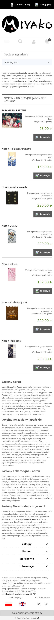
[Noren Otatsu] (12, 236)
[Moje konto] (33, 41)
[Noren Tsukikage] (12, 351)
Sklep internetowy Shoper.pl (27, 618)
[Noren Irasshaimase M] (12, 197)
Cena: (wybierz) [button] (11, 62)
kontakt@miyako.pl (14, 594)
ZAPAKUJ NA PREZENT (14, 110)
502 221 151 (31, 594)
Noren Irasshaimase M (14, 187)
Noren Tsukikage (11, 340)
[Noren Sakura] (12, 274)
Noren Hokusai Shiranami (16, 148)
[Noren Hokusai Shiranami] (12, 159)
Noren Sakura (9, 264)
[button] (7, 41)
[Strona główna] (27, 23)
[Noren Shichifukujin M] (12, 312)
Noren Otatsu (9, 225)
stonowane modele (30, 519)
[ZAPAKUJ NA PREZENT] (12, 120)
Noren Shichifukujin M (14, 302)
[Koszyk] (47, 41)
